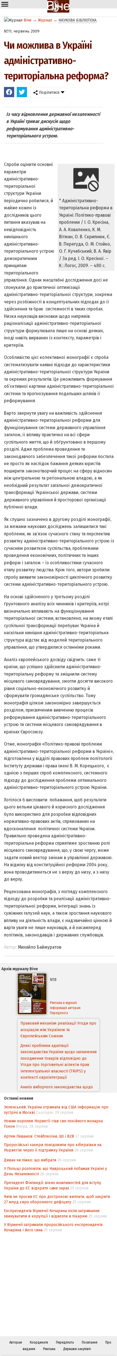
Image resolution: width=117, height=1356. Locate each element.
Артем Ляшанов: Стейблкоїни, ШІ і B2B (39, 1136)
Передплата (59, 1013)
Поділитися (48, 92)
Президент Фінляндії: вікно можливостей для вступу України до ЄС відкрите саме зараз (52, 1185)
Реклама (49, 1349)
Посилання (89, 1342)
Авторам (15, 1342)
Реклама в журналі (63, 1003)
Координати (39, 1342)
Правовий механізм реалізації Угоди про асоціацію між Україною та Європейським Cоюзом (58, 1029)
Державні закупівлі (77, 1349)
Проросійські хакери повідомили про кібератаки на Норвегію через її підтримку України (52, 1147)
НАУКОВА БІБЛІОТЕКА (77, 20)
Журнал (45, 20)
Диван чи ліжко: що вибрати (30, 1160)
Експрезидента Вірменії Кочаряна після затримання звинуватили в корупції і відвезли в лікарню (51, 1213)
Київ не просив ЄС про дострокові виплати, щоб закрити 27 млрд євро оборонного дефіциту (57, 1199)
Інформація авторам (65, 1008)
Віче (28, 20)
